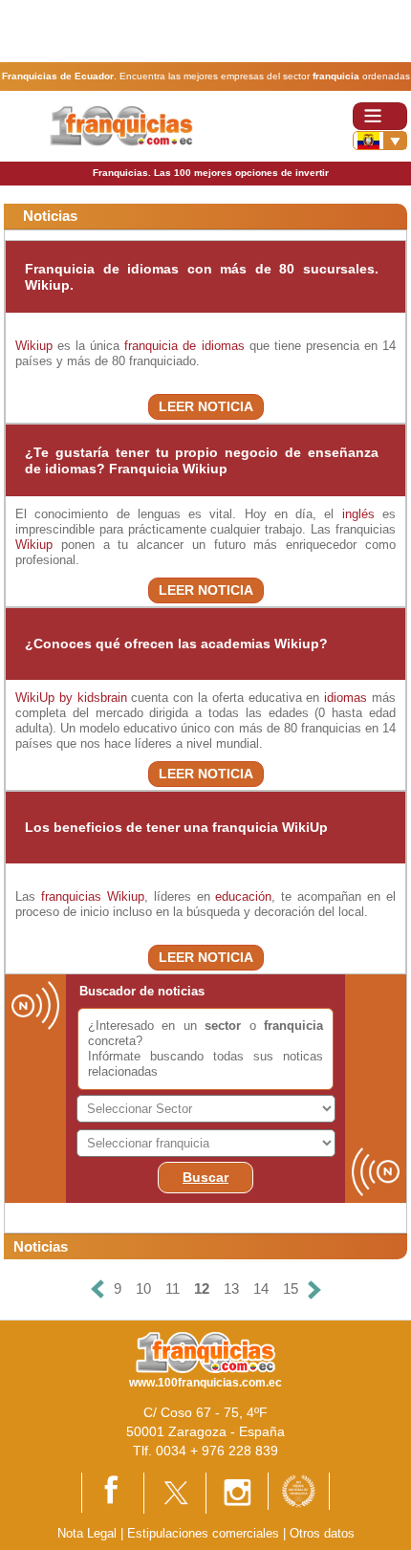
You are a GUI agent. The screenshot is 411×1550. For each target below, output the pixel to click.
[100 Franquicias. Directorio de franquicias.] (122, 125)
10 (143, 1288)
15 (290, 1288)
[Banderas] (380, 140)
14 (261, 1288)
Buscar (205, 1177)
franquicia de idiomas (184, 345)
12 (201, 1288)
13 (231, 1288)
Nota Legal (87, 1533)
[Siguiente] (314, 1289)
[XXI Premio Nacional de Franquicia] (298, 1490)
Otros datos (322, 1533)
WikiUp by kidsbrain (71, 697)
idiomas (345, 697)
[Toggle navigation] (380, 116)
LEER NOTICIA (206, 406)
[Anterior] (97, 1289)
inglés (358, 514)
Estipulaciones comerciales (205, 1533)
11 (172, 1288)
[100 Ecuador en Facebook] (112, 1491)
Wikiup (34, 345)
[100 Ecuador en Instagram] (237, 1492)
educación (243, 896)
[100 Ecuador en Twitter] (175, 1492)
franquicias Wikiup (92, 896)
